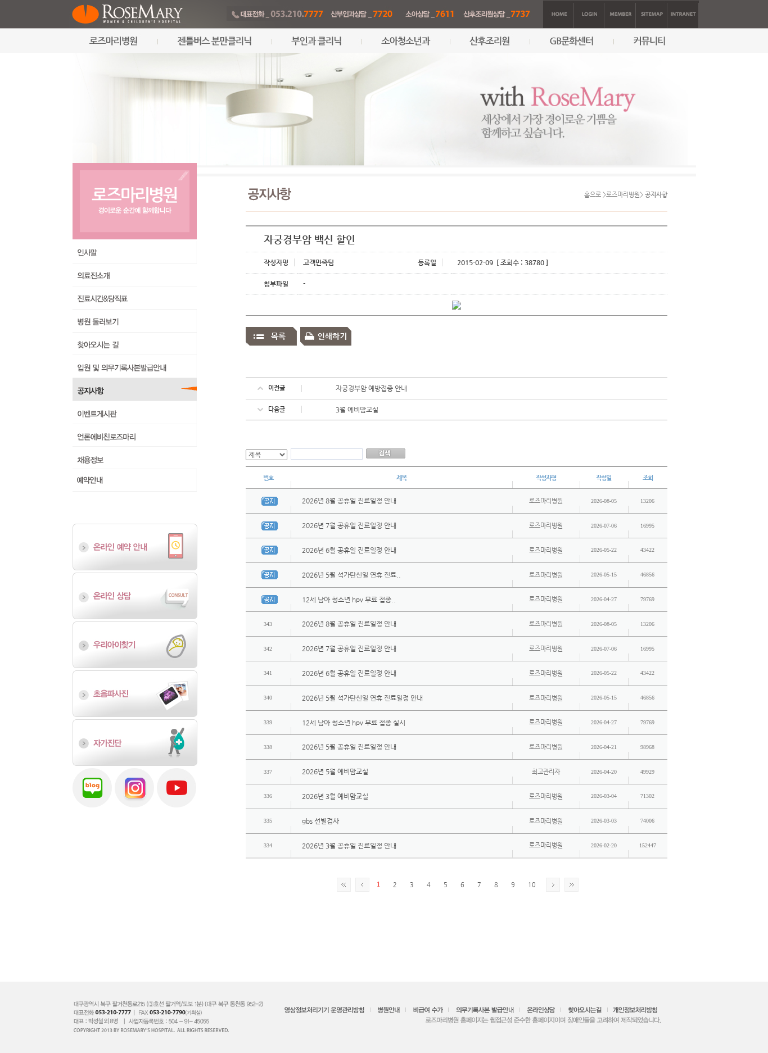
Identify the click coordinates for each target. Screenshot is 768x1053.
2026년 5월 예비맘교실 (335, 771)
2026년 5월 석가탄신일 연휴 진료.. (351, 575)
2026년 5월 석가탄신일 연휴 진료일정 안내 (362, 698)
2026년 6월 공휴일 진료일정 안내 (349, 550)
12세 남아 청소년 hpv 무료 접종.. (349, 599)
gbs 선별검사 (320, 821)
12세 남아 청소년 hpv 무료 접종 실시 (353, 723)
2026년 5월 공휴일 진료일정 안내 (349, 747)
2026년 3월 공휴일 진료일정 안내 (349, 846)
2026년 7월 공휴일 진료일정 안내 (349, 525)
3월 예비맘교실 (357, 410)
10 (532, 884)
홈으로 (592, 194)
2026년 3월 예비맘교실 (335, 796)
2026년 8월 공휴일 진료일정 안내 (349, 501)
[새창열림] (135, 693)
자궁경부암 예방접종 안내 (371, 388)
